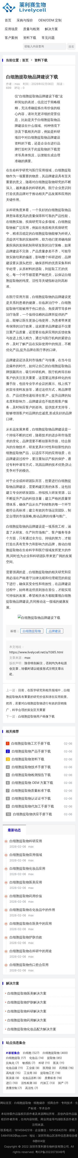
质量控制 (14, 1088)
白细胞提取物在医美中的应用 (31, 923)
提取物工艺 (50, 1073)
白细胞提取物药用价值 (26, 896)
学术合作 (44, 1108)
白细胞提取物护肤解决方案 (26, 1002)
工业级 (32, 1068)
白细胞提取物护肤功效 (26, 937)
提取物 (54, 1058)
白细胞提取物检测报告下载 (31, 775)
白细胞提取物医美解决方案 (26, 993)
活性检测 (29, 1083)
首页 (8, 20)
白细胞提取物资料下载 (28, 759)
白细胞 (31, 1053)
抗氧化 (12, 1063)
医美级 (12, 1078)
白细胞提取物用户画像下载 (36, 716)
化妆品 (36, 1058)
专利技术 (67, 1103)
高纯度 (13, 1073)
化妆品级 (14, 1068)
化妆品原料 (32, 1078)
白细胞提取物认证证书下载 (31, 798)
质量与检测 (31, 29)
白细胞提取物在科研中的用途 (31, 951)
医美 (58, 1063)
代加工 (47, 1083)
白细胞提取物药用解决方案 (26, 1020)
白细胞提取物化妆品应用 (27, 868)
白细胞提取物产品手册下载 (31, 751)
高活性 (31, 1088)
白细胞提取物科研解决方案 (26, 1011)
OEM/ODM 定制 (50, 20)
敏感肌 (28, 1063)
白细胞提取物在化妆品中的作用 (32, 910)
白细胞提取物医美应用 (26, 882)
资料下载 (29, 38)
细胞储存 (39, 1103)
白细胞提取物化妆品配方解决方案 (31, 1029)
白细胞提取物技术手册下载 (31, 767)
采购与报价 (25, 20)
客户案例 (11, 38)
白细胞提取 (16, 1058)
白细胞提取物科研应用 (26, 841)
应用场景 (11, 29)
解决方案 (51, 29)
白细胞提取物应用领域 (26, 855)
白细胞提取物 (32, 631)
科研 (44, 1063)
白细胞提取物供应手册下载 (32, 814)
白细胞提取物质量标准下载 (30, 790)
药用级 (66, 1068)
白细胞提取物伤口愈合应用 (29, 965)
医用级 (49, 1068)
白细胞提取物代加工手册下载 (33, 806)
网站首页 (5, 1103)
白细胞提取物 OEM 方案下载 (32, 783)
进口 (12, 1083)
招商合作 (53, 1103)
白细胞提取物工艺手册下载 (30, 743)
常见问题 (48, 38)
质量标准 (53, 1078)
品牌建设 (55, 631)
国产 (63, 1083)
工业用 (30, 1073)
